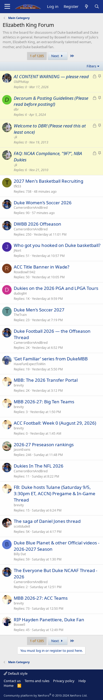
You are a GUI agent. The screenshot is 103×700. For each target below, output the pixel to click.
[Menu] (7, 6)
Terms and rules (37, 680)
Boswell (19, 624)
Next (55, 55)
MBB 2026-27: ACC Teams (41, 598)
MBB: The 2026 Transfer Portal (46, 380)
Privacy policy (63, 680)
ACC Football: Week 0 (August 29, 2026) (55, 423)
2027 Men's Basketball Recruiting (48, 181)
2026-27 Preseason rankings (44, 444)
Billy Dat (20, 554)
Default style (17, 673)
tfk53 (17, 186)
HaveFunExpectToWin (29, 364)
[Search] (97, 6)
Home (8, 685)
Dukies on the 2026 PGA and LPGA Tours (56, 288)
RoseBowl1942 (24, 272)
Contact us (12, 680)
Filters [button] (91, 66)
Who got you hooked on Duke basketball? (57, 245)
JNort (17, 250)
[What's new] (86, 6)
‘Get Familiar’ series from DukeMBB (51, 359)
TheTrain (20, 314)
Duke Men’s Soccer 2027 (39, 310)
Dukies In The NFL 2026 (38, 466)
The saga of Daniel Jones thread (47, 521)
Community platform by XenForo (45, 695)
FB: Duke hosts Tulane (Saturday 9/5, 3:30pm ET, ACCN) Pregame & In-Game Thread (54, 493)
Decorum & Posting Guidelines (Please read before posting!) (51, 101)
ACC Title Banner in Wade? (41, 267)
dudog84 (20, 293)
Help (82, 680)
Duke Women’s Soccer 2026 (43, 203)
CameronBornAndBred (31, 207)
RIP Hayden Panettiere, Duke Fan (49, 620)
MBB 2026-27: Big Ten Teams (44, 402)
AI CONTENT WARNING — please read (51, 76)
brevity (19, 385)
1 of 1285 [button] (37, 55)
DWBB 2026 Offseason (37, 224)
